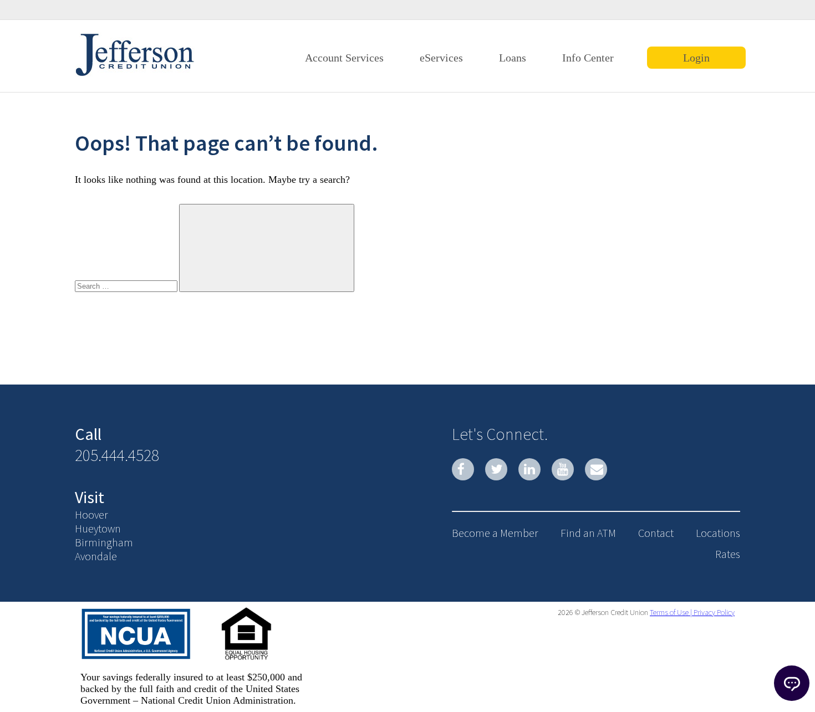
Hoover (91, 514)
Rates (727, 554)
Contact (656, 533)
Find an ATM (588, 533)
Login (696, 58)
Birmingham (104, 542)
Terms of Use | (671, 612)
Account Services (344, 58)
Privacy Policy (713, 612)
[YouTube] (563, 469)
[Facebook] (463, 469)
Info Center (588, 58)
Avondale (96, 556)
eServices (441, 58)
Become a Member (495, 533)
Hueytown (98, 528)
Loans (512, 58)
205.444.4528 (117, 454)
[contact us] (596, 469)
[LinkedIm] (529, 469)
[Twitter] (496, 469)
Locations (718, 533)
